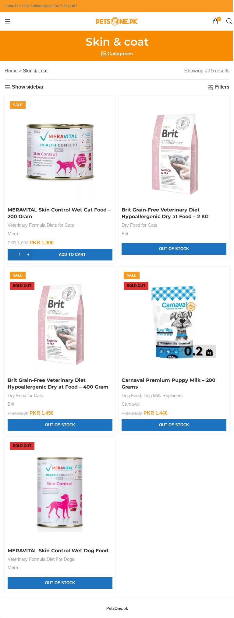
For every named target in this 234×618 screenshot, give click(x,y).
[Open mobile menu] (8, 21)
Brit (125, 233)
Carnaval (131, 404)
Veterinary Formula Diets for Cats (41, 225)
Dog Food (131, 395)
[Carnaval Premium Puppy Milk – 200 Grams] (174, 322)
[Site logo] (117, 20)
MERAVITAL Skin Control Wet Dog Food (58, 550)
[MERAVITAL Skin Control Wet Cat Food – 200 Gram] (60, 151)
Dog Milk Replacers (163, 395)
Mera (13, 233)
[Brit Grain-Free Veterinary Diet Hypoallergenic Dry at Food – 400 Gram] (60, 322)
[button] (60, 254)
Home (11, 70)
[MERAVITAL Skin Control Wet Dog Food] (60, 492)
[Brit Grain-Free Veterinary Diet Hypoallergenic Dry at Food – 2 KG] (174, 151)
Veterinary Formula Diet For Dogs (41, 559)
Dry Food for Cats (139, 225)
